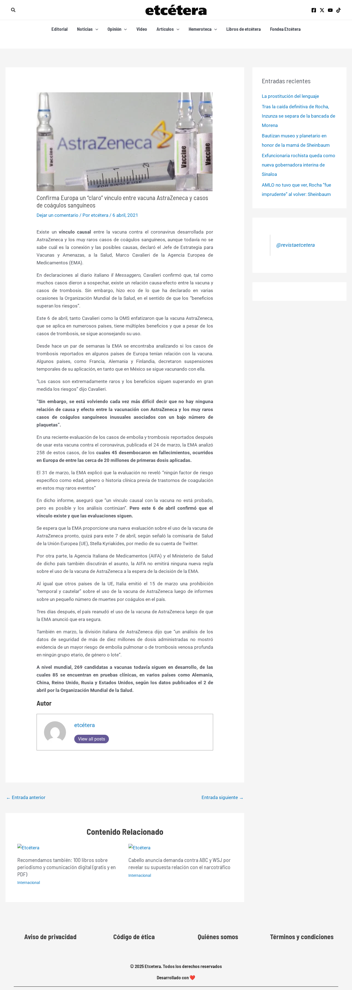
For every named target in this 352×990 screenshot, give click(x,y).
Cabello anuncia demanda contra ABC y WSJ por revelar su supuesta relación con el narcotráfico (179, 863)
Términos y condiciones (302, 937)
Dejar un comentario (57, 215)
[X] (322, 10)
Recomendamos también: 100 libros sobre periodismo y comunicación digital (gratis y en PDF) (66, 866)
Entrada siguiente (223, 797)
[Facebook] (313, 10)
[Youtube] (330, 10)
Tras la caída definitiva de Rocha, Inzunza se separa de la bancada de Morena (298, 116)
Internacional (28, 882)
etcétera (84, 725)
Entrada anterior (25, 797)
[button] (13, 10)
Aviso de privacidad (50, 937)
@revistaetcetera (295, 245)
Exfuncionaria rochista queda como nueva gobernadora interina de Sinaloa (298, 165)
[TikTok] (338, 10)
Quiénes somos (218, 937)
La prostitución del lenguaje (290, 96)
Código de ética (134, 937)
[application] (95, 29)
